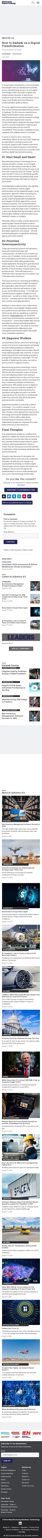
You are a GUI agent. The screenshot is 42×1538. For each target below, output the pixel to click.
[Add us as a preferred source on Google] (29, 496)
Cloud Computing (9, 950)
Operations (6, 562)
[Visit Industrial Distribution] (5, 1437)
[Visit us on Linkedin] (20, 1523)
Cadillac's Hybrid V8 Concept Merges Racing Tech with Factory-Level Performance (21, 996)
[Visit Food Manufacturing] (16, 1433)
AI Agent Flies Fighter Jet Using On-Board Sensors (18, 1369)
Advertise (24, 1527)
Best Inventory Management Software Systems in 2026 (13, 585)
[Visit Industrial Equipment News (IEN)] (26, 1433)
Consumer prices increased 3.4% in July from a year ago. (20, 1127)
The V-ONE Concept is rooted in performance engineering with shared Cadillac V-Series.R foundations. (18, 1001)
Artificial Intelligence (11, 1118)
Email (3, 1451)
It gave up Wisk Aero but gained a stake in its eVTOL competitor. (20, 1252)
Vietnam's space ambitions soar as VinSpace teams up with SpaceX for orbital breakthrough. (20, 1208)
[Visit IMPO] (37, 1433)
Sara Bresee (17, 54)
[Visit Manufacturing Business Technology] (26, 1437)
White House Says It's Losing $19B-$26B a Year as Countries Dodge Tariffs (21, 1081)
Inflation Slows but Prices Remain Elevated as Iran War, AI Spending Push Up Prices (19, 1122)
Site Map (22, 1532)
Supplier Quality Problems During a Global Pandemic (14, 672)
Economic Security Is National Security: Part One (20, 1038)
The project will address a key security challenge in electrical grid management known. (20, 1293)
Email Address (9, 532)
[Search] (33, 3)
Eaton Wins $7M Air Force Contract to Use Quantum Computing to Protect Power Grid (18, 1288)
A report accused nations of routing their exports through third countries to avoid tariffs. (19, 1086)
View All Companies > (21, 649)
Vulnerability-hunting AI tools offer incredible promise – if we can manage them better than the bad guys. (21, 1332)
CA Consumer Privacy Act (29, 1530)
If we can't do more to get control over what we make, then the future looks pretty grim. (21, 1042)
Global (5, 1076)
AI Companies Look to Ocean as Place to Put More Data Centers (14, 622)
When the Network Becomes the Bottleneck (18, 1409)
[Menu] (38, 3)
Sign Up (7, 1461)
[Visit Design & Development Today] (5, 1433)
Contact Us (15, 1527)
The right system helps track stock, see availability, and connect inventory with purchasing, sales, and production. (20, 831)
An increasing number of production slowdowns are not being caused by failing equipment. (20, 1413)
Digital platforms (16, 316)
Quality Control (10, 668)
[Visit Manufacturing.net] (16, 1437)
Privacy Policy (34, 1527)
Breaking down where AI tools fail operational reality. (20, 1168)
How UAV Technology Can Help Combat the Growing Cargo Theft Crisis (14, 597)
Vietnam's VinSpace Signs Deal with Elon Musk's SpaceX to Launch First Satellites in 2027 (20, 1203)
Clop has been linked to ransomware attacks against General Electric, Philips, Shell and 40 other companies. (20, 916)
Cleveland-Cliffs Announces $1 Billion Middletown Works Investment (19, 565)
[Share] (9, 496)
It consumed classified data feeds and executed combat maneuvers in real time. (19, 1374)
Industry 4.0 (8, 38)
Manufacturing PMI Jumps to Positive (14, 700)
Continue (10, 542)
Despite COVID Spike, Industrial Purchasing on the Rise (13, 687)
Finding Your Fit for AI (10, 1328)
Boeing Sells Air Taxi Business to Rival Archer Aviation (19, 1247)
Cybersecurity (8, 864)
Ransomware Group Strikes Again (15, 608)
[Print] (4, 496)
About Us (6, 1527)
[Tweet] (19, 496)
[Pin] (24, 496)
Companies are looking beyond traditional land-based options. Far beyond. (21, 959)
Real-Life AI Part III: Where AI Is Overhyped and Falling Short (20, 1164)
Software (6, 991)
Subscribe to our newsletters (21, 490)
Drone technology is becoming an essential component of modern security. (17, 874)
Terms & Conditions (12, 1530)
